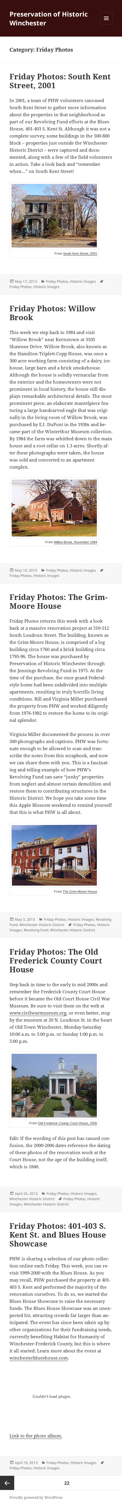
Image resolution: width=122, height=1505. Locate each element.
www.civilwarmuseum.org (37, 1013)
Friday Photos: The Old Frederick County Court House (55, 960)
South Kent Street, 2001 (80, 253)
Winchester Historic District (41, 924)
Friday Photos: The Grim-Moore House (58, 601)
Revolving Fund (36, 930)
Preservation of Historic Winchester (48, 18)
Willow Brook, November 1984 (75, 542)
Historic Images (83, 281)
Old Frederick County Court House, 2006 (67, 1123)
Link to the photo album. (35, 1436)
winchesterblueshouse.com (38, 1358)
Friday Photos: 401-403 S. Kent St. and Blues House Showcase (57, 1235)
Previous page (7, 1483)
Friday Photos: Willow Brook (52, 313)
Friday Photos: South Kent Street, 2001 (60, 81)
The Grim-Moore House (80, 891)
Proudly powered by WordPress (35, 1497)
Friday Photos (57, 281)
